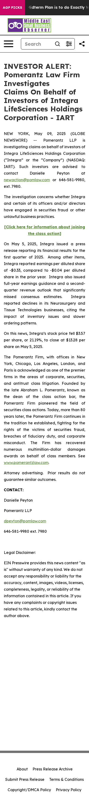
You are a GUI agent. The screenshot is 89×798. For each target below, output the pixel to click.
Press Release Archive (53, 769)
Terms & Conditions (66, 779)
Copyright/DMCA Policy (29, 789)
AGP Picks (12, 7)
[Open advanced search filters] (69, 43)
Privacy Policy (68, 789)
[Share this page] (82, 44)
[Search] (57, 43)
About (22, 769)
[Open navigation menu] (8, 44)
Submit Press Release (24, 779)
